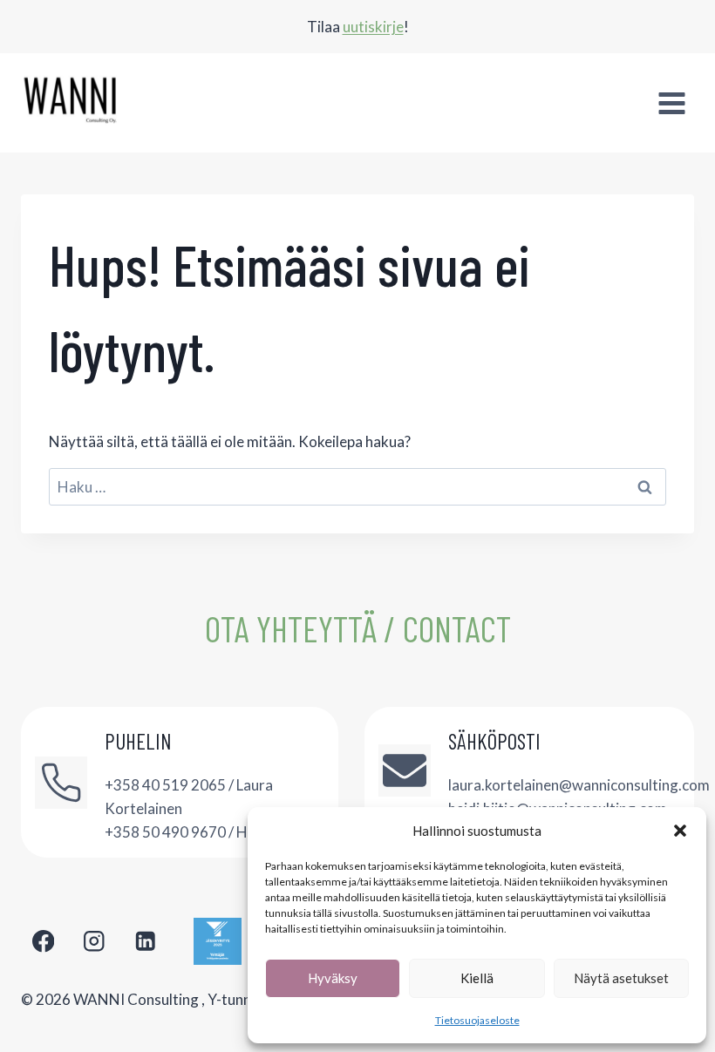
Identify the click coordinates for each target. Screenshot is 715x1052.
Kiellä (477, 978)
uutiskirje (373, 26)
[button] (680, 830)
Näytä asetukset (621, 978)
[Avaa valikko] (671, 103)
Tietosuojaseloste (477, 1020)
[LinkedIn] (145, 942)
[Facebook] (43, 942)
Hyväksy (333, 978)
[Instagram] (94, 942)
